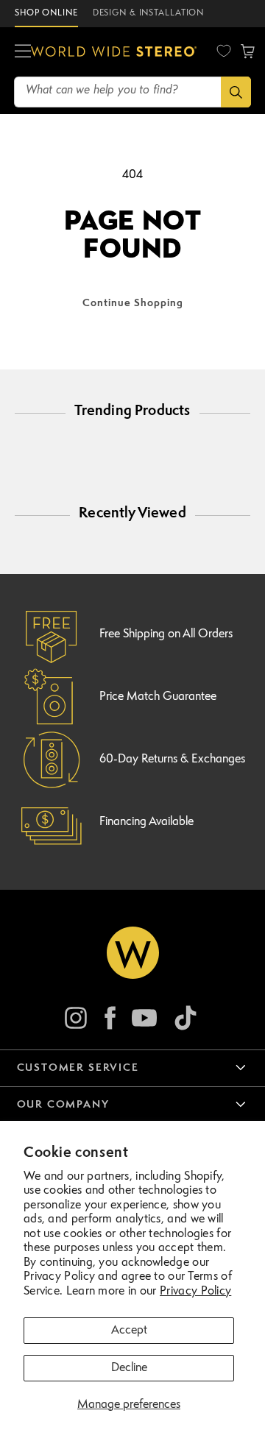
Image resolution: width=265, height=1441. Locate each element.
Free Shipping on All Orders (166, 634)
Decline (129, 1368)
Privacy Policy (195, 1291)
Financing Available (146, 822)
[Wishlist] (223, 50)
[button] (23, 51)
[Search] (236, 92)
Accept (129, 1330)
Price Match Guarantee (157, 697)
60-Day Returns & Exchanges (172, 759)
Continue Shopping (132, 303)
